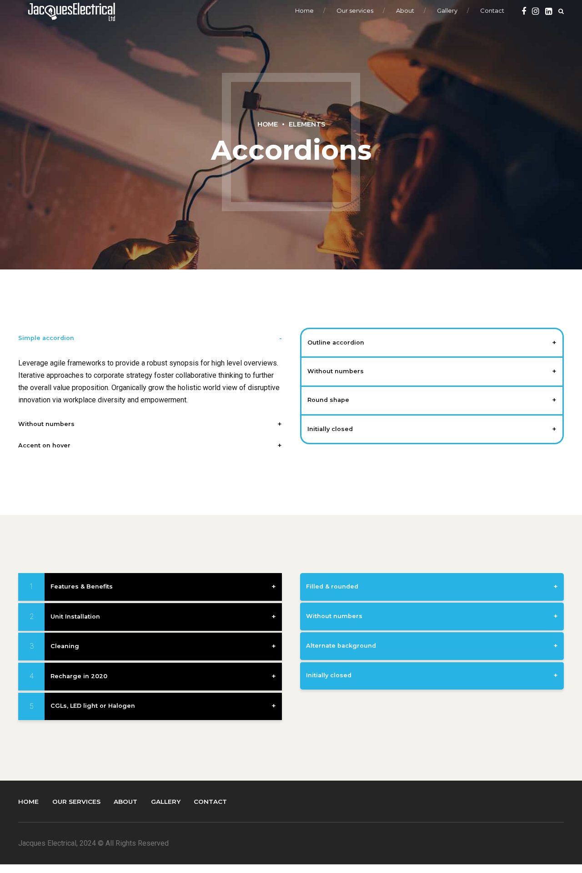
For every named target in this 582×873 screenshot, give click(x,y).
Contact (492, 10)
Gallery (447, 10)
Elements (307, 124)
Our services (354, 10)
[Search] (561, 11)
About (405, 10)
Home (304, 10)
